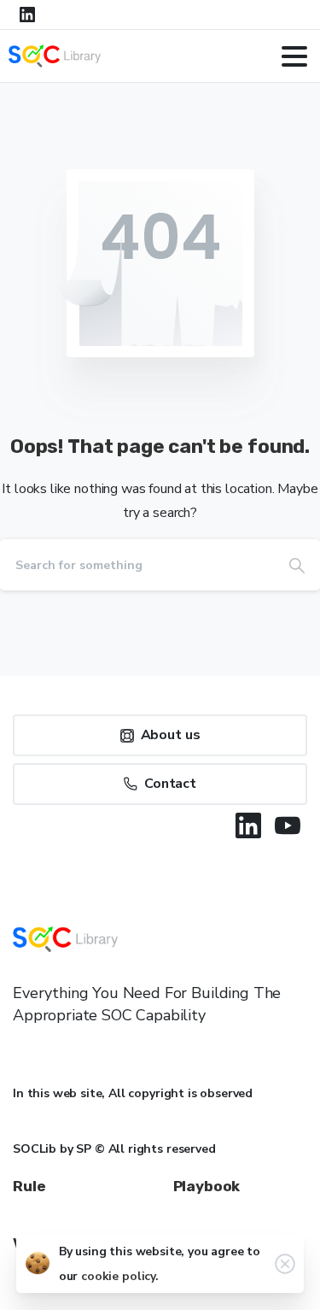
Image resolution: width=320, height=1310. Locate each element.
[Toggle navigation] (294, 56)
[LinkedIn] (27, 14)
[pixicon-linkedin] (248, 825)
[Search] (297, 564)
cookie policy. (120, 1276)
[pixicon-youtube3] (287, 825)
